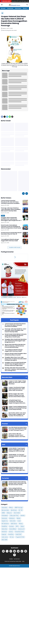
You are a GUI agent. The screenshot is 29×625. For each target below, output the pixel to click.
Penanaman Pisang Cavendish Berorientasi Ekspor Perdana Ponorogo (17, 496)
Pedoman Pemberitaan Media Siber (13, 561)
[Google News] (18, 551)
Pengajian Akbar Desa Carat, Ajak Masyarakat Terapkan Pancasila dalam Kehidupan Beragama (16, 359)
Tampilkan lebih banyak (14, 247)
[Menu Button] (1, 4)
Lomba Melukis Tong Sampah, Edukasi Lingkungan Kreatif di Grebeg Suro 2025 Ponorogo (17, 450)
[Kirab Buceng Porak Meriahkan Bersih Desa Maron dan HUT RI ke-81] (25, 234)
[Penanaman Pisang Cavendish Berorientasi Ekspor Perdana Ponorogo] (5, 496)
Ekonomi (25, 8)
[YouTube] (14, 551)
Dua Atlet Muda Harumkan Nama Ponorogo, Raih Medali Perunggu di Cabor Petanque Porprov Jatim (18, 429)
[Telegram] (7, 117)
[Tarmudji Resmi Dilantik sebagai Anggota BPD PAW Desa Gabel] (25, 241)
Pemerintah (10, 8)
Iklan (23, 561)
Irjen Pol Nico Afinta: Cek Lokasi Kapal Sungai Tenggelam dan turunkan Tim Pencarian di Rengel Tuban (17, 414)
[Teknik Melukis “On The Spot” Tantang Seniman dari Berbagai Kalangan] (5, 456)
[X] (5, 117)
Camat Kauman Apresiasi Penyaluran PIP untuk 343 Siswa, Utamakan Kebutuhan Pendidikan (10, 202)
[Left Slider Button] (23, 193)
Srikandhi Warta (16, 565)
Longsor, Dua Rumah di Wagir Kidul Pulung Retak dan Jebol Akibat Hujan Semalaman (17, 389)
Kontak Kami (17, 559)
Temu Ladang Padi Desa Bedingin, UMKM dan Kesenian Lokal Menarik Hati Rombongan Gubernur (17, 490)
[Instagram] (10, 551)
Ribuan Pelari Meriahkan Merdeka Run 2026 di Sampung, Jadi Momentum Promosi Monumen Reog (15, 346)
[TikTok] (22, 551)
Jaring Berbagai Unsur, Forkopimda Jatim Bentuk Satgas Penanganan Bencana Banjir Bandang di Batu (17, 402)
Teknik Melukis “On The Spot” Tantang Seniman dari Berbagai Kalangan (17, 456)
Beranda (3, 8)
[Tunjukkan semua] (26, 377)
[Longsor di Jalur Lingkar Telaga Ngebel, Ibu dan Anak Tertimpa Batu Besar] (5, 383)
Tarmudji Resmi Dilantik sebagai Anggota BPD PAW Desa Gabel (10, 240)
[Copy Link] (12, 117)
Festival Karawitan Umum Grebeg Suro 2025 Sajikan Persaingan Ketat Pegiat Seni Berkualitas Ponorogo (17, 469)
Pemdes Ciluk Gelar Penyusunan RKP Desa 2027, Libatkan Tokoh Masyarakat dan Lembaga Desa (16, 369)
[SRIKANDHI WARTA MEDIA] (14, 4)
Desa (3, 215)
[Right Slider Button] (27, 8)
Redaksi (11, 559)
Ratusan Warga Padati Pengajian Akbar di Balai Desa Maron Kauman (16, 354)
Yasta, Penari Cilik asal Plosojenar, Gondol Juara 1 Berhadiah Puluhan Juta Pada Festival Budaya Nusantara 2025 (18, 435)
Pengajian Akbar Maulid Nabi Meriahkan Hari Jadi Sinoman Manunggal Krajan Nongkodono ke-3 (11, 219)
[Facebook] (2, 117)
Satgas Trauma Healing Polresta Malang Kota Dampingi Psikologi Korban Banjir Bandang (18, 408)
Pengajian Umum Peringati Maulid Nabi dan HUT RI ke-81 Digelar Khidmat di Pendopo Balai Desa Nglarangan (15, 364)
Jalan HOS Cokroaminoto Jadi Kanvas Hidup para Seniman (17, 461)
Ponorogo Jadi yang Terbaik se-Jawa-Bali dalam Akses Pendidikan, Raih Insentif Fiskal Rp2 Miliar (11, 209)
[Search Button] (27, 4)
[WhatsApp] (10, 117)
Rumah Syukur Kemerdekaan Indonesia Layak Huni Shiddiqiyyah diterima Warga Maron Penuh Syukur (11, 226)
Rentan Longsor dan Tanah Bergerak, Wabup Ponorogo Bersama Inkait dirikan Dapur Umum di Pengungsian (17, 395)
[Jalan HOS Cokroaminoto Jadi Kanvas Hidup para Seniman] (5, 463)
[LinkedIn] (25, 551)
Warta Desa (18, 8)
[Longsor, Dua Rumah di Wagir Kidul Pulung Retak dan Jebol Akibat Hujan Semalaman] (5, 389)
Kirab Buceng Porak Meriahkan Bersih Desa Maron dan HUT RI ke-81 (11, 233)
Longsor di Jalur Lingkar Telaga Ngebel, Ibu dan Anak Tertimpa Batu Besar (17, 382)
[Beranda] (2, 13)
